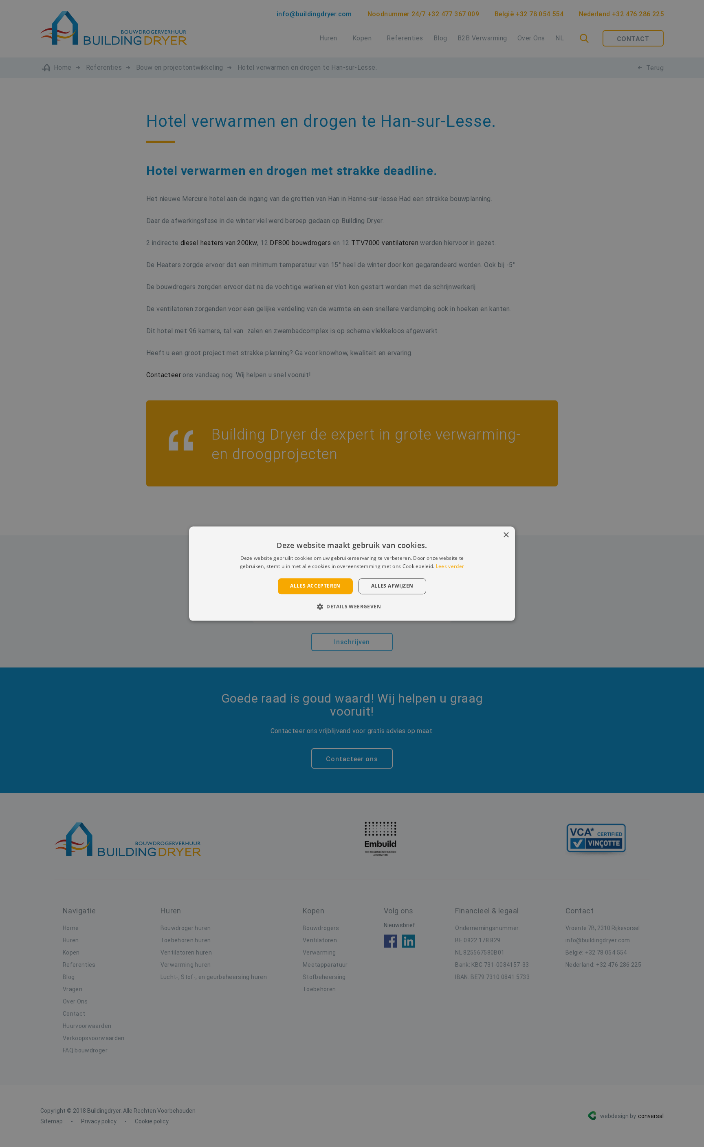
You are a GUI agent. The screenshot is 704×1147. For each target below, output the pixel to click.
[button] (352, 606)
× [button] (506, 535)
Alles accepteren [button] (315, 586)
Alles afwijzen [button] (392, 586)
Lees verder (450, 566)
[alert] (352, 573)
